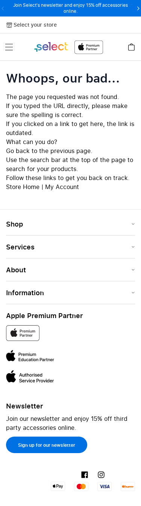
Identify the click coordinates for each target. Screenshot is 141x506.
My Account (62, 187)
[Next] (138, 8)
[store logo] (68, 47)
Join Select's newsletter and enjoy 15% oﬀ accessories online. (70, 8)
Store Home (22, 187)
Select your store (35, 24)
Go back (18, 151)
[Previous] (3, 8)
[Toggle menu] (9, 47)
